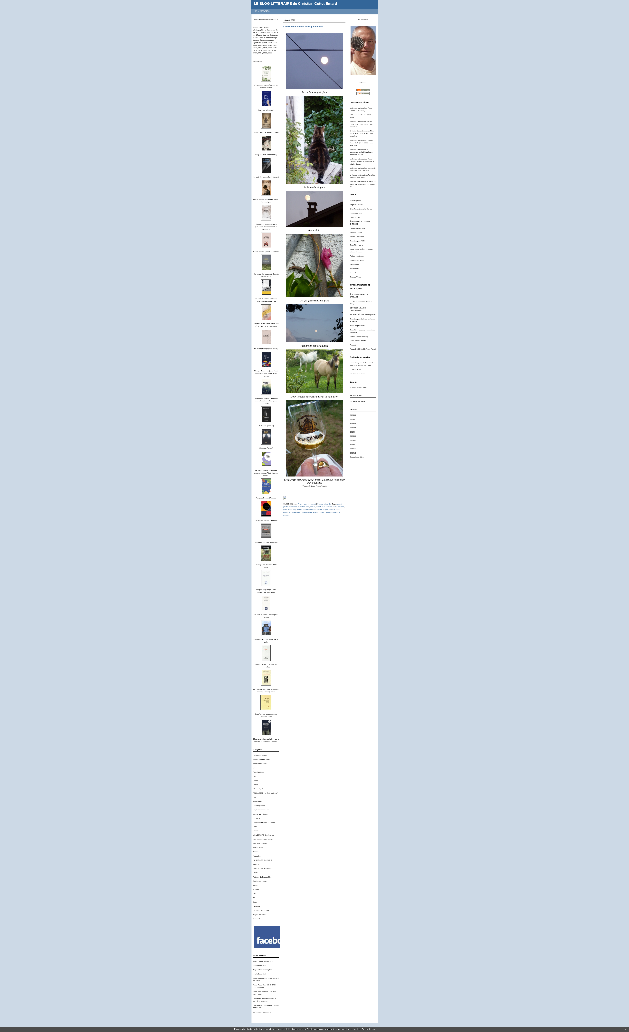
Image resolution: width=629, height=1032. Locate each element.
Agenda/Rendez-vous (261, 759)
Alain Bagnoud (355, 200)
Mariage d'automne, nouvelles (266, 542)
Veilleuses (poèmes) (266, 426)
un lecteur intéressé (357, 108)
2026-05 (353, 428)
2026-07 (353, 419)
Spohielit (353, 273)
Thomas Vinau (355, 277)
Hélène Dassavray (357, 237)
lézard (318, 507)
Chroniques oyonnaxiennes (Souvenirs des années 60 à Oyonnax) (266, 226)
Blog (255, 776)
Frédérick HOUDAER (357, 228)
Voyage (256, 889)
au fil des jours (294, 512)
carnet (255, 780)
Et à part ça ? (258, 789)
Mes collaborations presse (263, 839)
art (254, 768)
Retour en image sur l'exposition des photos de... (363, 184)
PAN (351, 115)
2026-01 (353, 444)
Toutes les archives (357, 457)
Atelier (255, 898)
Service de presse (260, 881)
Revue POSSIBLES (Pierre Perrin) (363, 349)
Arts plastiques (258, 772)
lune (307, 507)
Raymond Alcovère (357, 260)
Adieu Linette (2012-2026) (263, 961)
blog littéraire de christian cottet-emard (307, 509)
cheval (312, 507)
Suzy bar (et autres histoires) (266, 155)
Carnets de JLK (356, 213)
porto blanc (287, 509)
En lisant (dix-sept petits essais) (266, 348)
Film (254, 797)
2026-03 (353, 436)
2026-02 (353, 440)
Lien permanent (310, 504)
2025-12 (353, 449)
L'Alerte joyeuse (259, 805)
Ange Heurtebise (356, 205)
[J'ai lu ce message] (625, 1029)
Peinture (256, 864)
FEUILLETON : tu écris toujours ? (265, 793)
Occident (256, 919)
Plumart (353, 345)
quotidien (301, 507)
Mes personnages (260, 843)
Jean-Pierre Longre (357, 245)
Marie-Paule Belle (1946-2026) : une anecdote (361, 124)
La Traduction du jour (261, 910)
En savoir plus (368, 1029)
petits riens (293, 507)
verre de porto (331, 507)
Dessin (255, 784)
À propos (363, 82)
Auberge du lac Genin (358, 387)
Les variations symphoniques (264, 822)
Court (255, 902)
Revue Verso (355, 268)
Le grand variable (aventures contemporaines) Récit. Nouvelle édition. (266, 472)
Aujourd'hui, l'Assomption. (263, 970)
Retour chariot (355, 264)
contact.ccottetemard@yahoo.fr (266, 19)
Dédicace (256, 906)
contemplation (306, 512)
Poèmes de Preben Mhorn (263, 877)
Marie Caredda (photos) (359, 336)
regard (315, 512)
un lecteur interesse (357, 140)
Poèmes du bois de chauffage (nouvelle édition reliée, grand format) (266, 400)
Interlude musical (259, 965)
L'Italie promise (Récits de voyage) (266, 251)
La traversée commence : (262, 1012)
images (325, 509)
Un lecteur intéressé (357, 175)
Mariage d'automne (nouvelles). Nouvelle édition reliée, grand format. (266, 373)
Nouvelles (256, 856)
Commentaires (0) (324, 504)
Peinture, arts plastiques (262, 868)
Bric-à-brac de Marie (357, 401)
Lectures (256, 818)
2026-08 (353, 415)
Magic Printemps (259, 915)
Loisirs (255, 831)
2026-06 (353, 423)
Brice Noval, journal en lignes (361, 209)
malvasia (341, 507)
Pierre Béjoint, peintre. (358, 341)
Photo (255, 873)
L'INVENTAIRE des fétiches (263, 835)
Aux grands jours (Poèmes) (266, 498)
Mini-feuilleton (258, 847)
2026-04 (353, 432)
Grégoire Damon (356, 232)
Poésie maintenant (357, 256)
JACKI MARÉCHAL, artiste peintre (363, 315)
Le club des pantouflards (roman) (266, 177)
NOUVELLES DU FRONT (262, 860)
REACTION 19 (355, 370)
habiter (321, 512)
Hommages (257, 801)
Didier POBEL (355, 217)
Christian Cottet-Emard (358, 131)
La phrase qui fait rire (261, 810)
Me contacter (363, 19)
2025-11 (353, 453)
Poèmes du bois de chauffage (266, 520)
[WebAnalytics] (286, 499)
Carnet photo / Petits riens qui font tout (303, 26)
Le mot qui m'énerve (260, 814)
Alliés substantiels (260, 763)
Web (255, 894)
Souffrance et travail (357, 374)
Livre (255, 826)
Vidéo (255, 885)
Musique (256, 852)
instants (328, 512)
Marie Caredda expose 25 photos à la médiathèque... (362, 161)
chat (323, 507)
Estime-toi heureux (260, 755)
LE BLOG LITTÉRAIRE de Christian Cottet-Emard (295, 3)
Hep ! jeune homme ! (266, 110)
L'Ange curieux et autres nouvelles (266, 132)
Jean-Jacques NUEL (357, 241)
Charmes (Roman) (266, 448)
